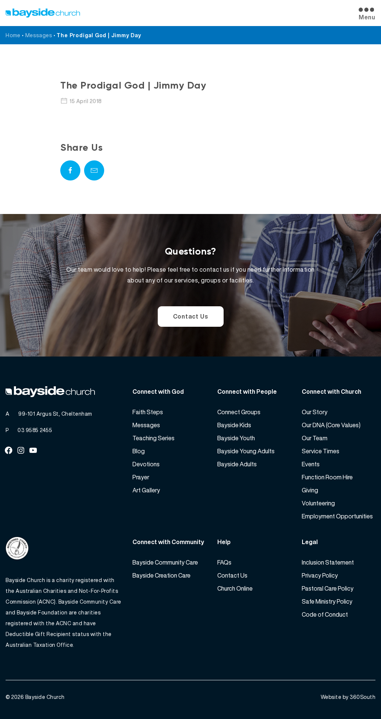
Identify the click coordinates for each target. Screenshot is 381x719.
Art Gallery (146, 490)
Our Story (314, 412)
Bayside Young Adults (246, 451)
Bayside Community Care (165, 562)
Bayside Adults (237, 464)
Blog (138, 451)
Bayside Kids (234, 425)
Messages (38, 35)
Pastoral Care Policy (327, 588)
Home (13, 35)
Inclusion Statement (328, 562)
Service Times (320, 451)
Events (311, 464)
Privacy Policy (320, 575)
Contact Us (190, 316)
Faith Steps (147, 412)
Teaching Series (153, 438)
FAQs (224, 562)
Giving (310, 490)
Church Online (235, 588)
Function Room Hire (327, 477)
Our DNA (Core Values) (331, 425)
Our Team (314, 438)
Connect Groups (238, 412)
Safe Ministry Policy (327, 601)
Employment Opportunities (337, 516)
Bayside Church (45, 697)
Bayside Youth (236, 438)
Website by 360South (348, 697)
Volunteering (318, 503)
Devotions (146, 464)
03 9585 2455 (34, 430)
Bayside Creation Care (161, 575)
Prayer (140, 477)
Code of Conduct (325, 614)
